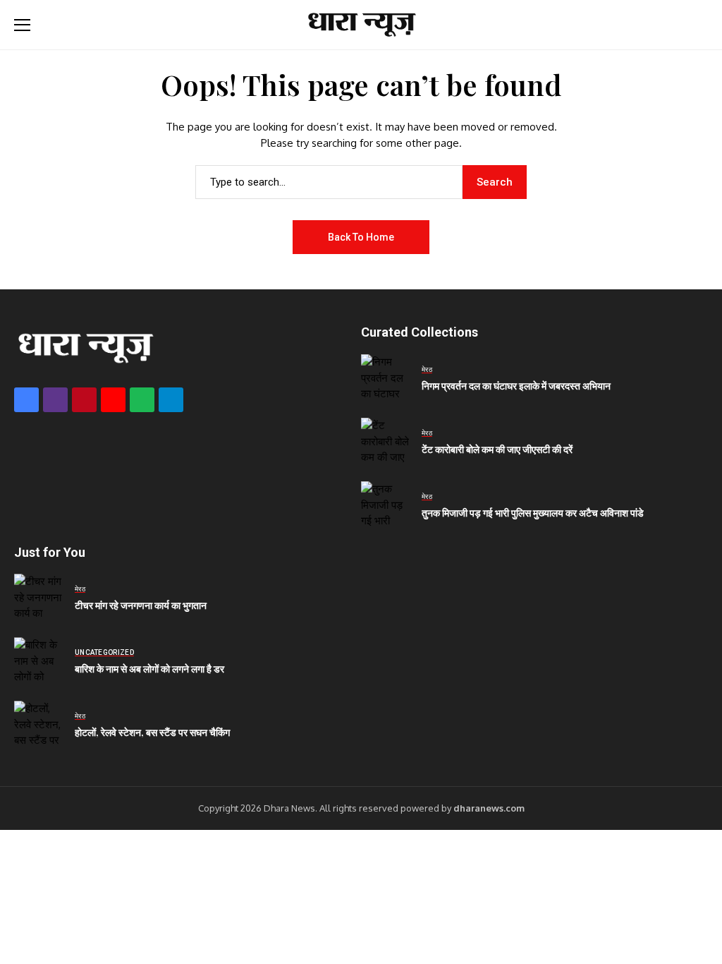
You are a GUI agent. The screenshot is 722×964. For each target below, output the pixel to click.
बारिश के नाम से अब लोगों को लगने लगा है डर (149, 668)
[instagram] (55, 399)
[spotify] (142, 399)
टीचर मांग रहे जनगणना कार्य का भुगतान (141, 605)
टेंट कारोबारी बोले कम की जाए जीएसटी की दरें (497, 449)
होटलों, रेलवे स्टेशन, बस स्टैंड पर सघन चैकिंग (152, 732)
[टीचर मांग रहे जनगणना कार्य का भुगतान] (38, 598)
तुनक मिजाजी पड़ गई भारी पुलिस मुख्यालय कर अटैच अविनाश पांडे (533, 512)
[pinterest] (84, 399)
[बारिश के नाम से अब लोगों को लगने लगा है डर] (38, 662)
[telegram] (171, 399)
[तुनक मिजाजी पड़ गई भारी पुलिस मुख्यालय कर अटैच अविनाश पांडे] (385, 506)
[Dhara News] (361, 24)
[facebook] (26, 399)
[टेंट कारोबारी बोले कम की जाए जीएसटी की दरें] (385, 442)
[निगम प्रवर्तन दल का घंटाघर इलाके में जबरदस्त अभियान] (385, 379)
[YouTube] (113, 399)
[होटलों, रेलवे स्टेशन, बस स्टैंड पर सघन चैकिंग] (38, 725)
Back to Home (361, 237)
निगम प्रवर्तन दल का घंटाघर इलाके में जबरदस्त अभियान (516, 385)
